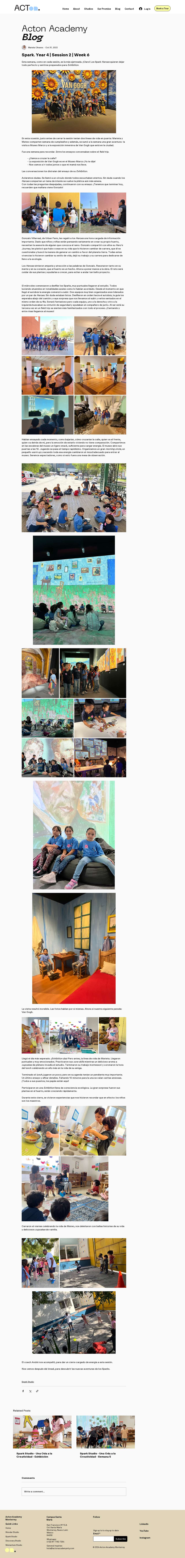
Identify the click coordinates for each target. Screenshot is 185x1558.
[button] (88, 9)
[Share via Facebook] (23, 1391)
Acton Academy (13, 1516)
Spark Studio (28, 1382)
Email (96, 1534)
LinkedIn (144, 1524)
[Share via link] (37, 1391)
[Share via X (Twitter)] (30, 1391)
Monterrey (10, 1519)
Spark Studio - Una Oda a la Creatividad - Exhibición (34, 1455)
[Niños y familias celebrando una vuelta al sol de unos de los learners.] (105, 1432)
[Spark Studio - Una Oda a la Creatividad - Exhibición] (42, 1432)
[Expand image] (35, 213)
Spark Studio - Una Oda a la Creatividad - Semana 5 (98, 1455)
